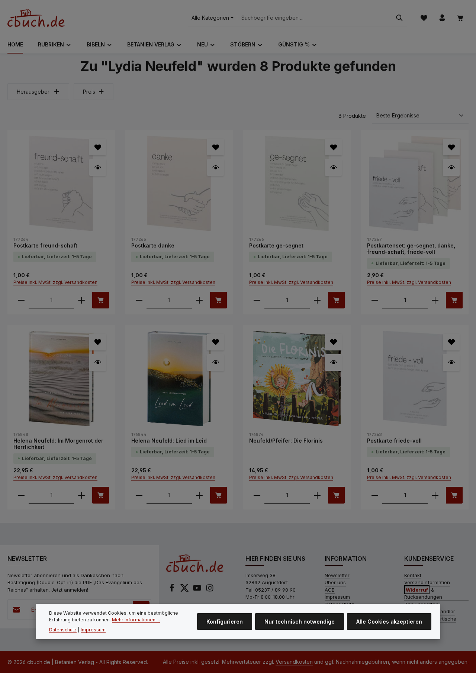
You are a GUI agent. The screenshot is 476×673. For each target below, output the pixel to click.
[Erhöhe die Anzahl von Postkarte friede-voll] (435, 495)
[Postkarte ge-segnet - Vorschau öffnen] (333, 167)
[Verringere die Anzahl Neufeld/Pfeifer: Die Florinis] (257, 495)
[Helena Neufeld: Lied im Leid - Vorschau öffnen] (215, 362)
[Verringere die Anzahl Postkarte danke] (139, 300)
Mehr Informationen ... (136, 620)
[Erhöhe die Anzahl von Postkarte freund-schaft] (81, 300)
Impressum (337, 597)
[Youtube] (198, 590)
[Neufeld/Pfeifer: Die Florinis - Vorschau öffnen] (333, 362)
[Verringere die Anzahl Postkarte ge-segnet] (257, 300)
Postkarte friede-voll (394, 440)
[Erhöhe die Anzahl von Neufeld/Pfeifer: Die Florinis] (317, 495)
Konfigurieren (224, 621)
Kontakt (412, 575)
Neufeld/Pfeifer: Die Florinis (286, 440)
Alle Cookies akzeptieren (389, 621)
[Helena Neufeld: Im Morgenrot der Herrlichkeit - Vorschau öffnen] (97, 362)
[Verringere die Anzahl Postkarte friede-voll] (375, 495)
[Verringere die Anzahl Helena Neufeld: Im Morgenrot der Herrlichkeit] (21, 495)
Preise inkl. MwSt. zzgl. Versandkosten (55, 282)
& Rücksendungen (423, 593)
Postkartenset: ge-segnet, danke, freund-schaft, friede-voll (411, 248)
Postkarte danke (152, 245)
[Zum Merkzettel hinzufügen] (97, 147)
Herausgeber (33, 91)
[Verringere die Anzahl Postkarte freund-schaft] (21, 300)
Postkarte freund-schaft (45, 245)
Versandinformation (427, 582)
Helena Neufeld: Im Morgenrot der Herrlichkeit (58, 443)
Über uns (335, 582)
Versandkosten (294, 662)
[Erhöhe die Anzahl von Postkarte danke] (199, 300)
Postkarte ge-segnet (276, 245)
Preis (89, 91)
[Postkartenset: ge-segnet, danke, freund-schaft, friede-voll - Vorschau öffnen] (451, 167)
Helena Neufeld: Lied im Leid (169, 440)
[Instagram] (210, 590)
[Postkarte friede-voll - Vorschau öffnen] (451, 362)
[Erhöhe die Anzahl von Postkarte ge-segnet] (317, 300)
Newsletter (337, 575)
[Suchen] (399, 18)
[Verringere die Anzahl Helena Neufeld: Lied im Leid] (139, 495)
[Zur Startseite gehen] (36, 18)
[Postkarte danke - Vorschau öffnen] (215, 167)
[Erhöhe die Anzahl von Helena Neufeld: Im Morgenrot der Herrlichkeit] (81, 495)
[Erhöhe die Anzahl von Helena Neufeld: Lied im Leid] (199, 495)
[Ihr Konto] (442, 18)
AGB (330, 590)
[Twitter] (185, 590)
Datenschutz (63, 629)
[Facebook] (172, 590)
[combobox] (314, 18)
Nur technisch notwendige (299, 621)
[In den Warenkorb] (100, 300)
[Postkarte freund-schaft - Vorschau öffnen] (97, 167)
